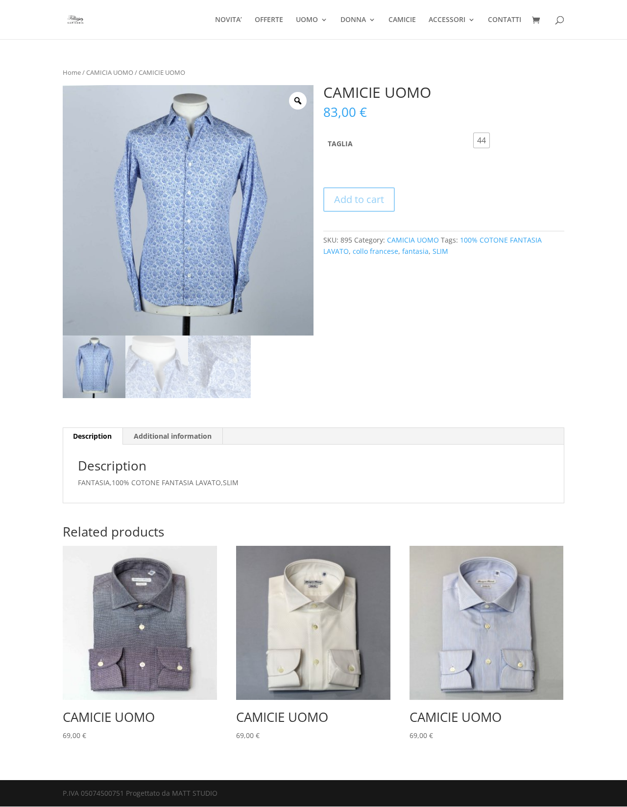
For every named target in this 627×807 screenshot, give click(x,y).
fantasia (415, 251)
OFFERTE (269, 20)
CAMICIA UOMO (109, 72)
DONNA (353, 20)
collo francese (375, 251)
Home (72, 72)
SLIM (440, 251)
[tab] (92, 436)
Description (92, 436)
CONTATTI (504, 20)
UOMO (307, 20)
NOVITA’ (228, 20)
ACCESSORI (447, 20)
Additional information (173, 436)
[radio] (481, 140)
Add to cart (359, 199)
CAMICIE (402, 20)
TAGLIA (340, 143)
